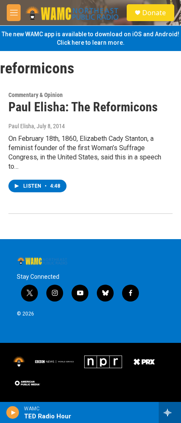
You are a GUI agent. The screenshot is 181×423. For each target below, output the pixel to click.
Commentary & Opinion (35, 95)
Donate (154, 12)
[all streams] (170, 412)
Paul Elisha (21, 126)
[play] (13, 412)
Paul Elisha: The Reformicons (83, 107)
